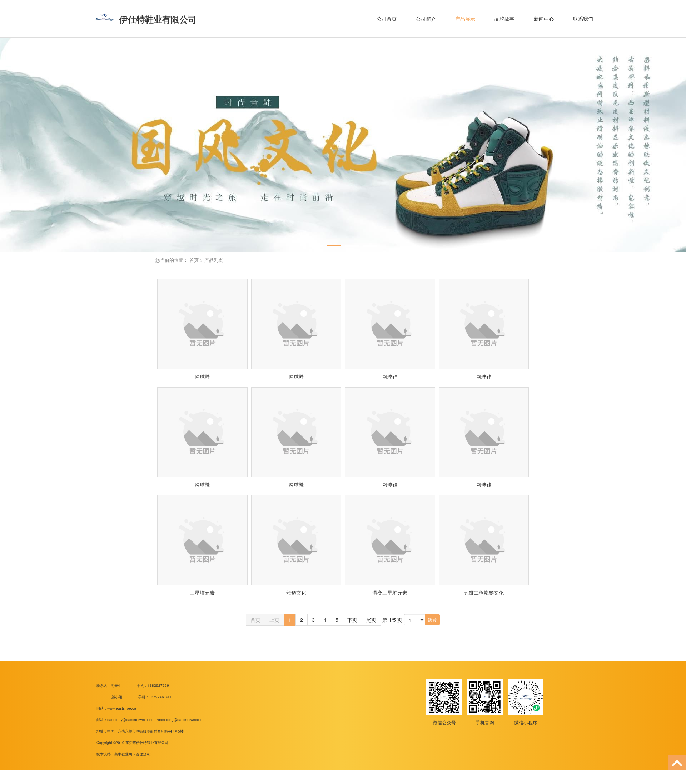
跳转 (432, 619)
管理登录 (143, 753)
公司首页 (387, 18)
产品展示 (465, 18)
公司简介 (426, 18)
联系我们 (583, 18)
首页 (194, 259)
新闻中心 (544, 18)
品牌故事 (504, 18)
